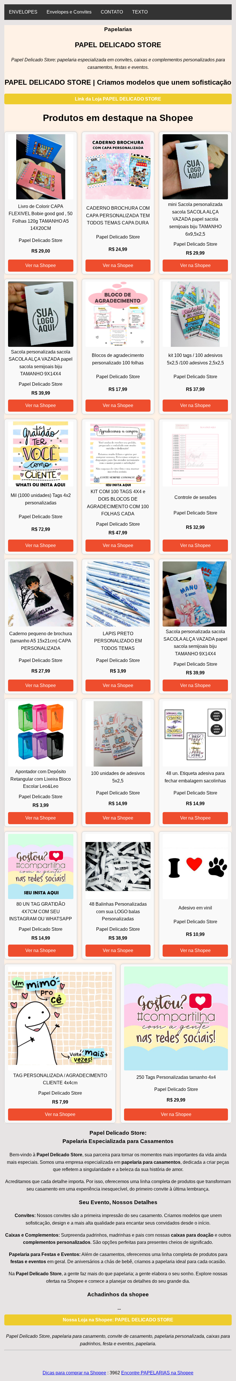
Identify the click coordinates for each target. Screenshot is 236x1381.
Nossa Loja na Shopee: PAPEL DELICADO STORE (118, 1319)
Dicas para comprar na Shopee (74, 1372)
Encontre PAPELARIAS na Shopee (157, 1372)
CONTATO (112, 12)
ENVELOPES (23, 12)
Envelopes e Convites (69, 12)
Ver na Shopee (40, 265)
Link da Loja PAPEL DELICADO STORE (118, 99)
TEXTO (140, 12)
